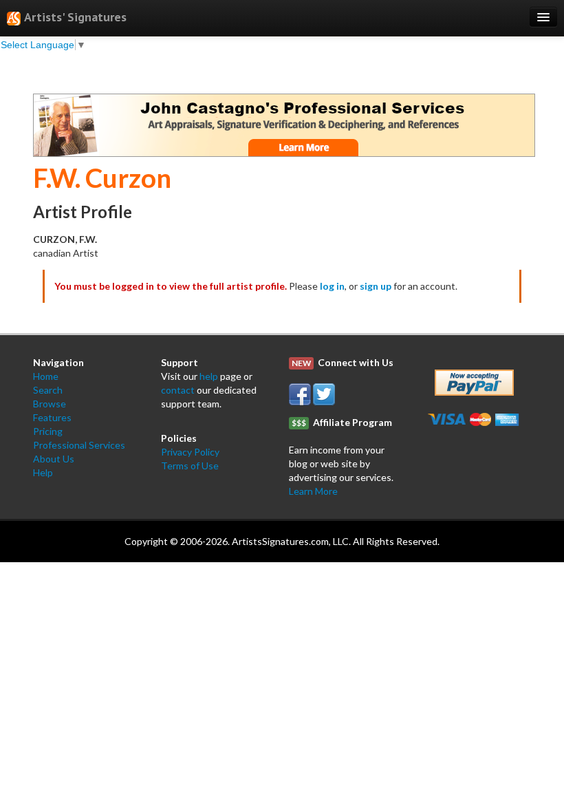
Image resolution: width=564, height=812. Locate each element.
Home (45, 376)
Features (52, 417)
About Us (53, 458)
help (208, 376)
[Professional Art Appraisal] (284, 123)
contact (178, 390)
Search (48, 390)
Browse (49, 403)
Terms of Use (190, 465)
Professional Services (79, 445)
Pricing (48, 431)
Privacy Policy (190, 452)
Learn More (313, 491)
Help (43, 472)
